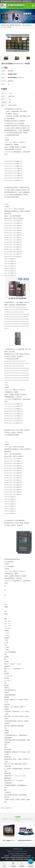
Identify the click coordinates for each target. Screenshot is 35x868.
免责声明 (18, 855)
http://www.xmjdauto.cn (6, 807)
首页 (7, 25)
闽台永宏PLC (18, 25)
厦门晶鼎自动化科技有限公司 (14, 853)
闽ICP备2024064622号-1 (22, 851)
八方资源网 (13, 855)
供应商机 (12, 25)
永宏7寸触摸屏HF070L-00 (9, 840)
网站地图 (28, 855)
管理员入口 (23, 855)
